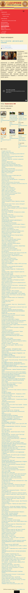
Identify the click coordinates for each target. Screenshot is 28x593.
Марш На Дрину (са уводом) (8, 534)
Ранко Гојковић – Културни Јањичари (10, 513)
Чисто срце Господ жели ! (7, 518)
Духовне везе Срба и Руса (7, 214)
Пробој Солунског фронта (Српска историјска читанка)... (14, 373)
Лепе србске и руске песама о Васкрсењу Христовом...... (14, 484)
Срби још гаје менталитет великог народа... (11, 232)
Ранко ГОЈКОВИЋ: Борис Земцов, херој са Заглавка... (14, 559)
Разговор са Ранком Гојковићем (9, 163)
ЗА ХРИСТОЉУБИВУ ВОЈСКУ (8, 401)
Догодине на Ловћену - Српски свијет (10, 343)
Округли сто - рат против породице (9, 248)
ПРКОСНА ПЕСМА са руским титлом (10, 435)
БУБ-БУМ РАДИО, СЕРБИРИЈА (8, 422)
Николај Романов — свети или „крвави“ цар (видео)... (13, 537)
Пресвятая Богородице (7, 199)
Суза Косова (4, 213)
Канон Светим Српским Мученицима (10, 468)
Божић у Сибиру (5, 403)
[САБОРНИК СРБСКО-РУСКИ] (14, 4)
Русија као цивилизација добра (8, 384)
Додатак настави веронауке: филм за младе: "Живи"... (14, 496)
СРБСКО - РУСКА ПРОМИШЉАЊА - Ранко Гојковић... (14, 293)
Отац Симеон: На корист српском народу (11, 519)
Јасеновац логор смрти (7, 429)
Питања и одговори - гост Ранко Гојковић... (11, 441)
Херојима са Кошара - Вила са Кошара (10, 290)
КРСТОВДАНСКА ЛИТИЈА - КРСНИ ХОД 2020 (12, 362)
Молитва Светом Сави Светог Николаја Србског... (13, 235)
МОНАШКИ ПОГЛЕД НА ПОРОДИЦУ (10, 415)
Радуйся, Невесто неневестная (9, 188)
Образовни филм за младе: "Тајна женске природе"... (14, 475)
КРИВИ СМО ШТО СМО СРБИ (8, 313)
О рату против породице (7, 330)
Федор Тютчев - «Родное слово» (9, 536)
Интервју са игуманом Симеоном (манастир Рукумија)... (14, 320)
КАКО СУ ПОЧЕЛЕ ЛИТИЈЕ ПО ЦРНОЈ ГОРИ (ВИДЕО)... (14, 372)
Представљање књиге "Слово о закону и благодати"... (14, 203)
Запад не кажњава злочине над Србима (10, 334)
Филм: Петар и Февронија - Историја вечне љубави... (13, 212)
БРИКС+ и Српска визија (7, 172)
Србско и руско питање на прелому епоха (11, 164)
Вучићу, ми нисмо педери (7, 274)
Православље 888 (10, 103)
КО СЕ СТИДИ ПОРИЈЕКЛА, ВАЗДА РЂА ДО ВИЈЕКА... (14, 378)
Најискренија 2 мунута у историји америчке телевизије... (14, 540)
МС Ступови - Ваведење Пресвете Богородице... (12, 309)
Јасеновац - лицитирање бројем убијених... (11, 243)
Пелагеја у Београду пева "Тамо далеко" (11, 254)
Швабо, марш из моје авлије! (8, 190)
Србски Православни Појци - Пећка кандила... (12, 555)
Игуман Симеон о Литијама (8, 260)
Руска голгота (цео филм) (7, 538)
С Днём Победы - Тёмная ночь (8, 217)
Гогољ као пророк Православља (9, 258)
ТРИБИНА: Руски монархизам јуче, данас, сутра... (13, 583)
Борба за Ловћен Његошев (8, 152)
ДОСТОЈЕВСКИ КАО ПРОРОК (8, 355)
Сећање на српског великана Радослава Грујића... (13, 156)
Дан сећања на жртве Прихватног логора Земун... (13, 216)
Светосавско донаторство (7, 237)
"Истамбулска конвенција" (7, 483)
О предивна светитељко (7, 244)
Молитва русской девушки (7, 210)
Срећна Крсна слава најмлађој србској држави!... (13, 266)
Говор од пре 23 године (7, 262)
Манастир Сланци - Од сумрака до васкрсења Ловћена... (14, 340)
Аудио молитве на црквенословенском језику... (12, 477)
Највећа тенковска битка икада (8, 533)
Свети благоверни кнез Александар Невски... (12, 193)
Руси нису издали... (6, 430)
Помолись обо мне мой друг (8, 178)
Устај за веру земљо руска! (8, 300)
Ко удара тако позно (6, 151)
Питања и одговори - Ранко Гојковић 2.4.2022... (12, 292)
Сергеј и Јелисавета (6, 198)
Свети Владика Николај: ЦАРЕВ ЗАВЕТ (10, 544)
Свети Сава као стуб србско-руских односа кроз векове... (14, 473)
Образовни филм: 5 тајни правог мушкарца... (12, 476)
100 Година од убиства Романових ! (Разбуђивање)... (13, 467)
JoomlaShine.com (21, 589)
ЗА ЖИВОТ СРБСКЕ (6, 236)
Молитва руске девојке (7, 205)
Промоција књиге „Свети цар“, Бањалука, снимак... (13, 442)
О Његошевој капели (6, 197)
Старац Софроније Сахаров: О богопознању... (12, 578)
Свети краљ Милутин (6, 570)
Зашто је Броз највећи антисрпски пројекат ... (12, 339)
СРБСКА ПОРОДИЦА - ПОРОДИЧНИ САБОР (11, 349)
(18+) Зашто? (5, 488)
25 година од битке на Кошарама (9, 222)
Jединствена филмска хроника (8, 556)
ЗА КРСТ (4, 302)
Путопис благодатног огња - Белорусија (10, 410)
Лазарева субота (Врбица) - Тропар (10, 385)
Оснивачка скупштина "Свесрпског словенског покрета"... (14, 492)
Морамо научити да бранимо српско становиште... (13, 321)
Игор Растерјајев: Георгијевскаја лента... (11, 553)
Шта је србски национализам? (8, 194)
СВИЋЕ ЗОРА (5, 388)
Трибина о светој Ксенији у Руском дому (11, 182)
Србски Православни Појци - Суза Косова (11, 576)
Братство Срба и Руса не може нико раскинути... (12, 169)
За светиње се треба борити (8, 317)
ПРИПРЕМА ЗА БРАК (6, 414)
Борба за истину (5, 218)
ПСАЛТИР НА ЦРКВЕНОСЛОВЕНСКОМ (10, 437)
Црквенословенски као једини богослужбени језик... (13, 231)
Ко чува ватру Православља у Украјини (10, 319)
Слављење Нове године (7, 267)
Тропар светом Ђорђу (6, 176)
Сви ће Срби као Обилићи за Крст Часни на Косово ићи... (14, 252)
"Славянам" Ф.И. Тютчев (7, 342)
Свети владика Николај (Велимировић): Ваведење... (13, 511)
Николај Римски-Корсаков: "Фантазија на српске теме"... (14, 557)
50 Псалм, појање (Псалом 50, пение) (10, 229)
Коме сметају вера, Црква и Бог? (9, 191)
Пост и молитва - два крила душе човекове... (12, 239)
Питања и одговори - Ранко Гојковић (10, 323)
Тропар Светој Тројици (7, 479)
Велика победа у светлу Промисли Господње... (12, 382)
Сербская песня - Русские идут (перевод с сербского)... (14, 506)
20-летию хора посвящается (8, 187)
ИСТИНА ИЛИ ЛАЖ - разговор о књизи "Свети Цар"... (13, 434)
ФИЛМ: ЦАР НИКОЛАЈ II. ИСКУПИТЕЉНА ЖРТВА (13, 380)
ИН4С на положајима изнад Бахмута (10, 240)
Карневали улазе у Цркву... (8, 338)
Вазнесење (4, 174)
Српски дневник (5, 510)
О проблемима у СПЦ (6, 233)
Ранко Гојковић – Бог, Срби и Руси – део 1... (11, 566)
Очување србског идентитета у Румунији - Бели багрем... (14, 275)
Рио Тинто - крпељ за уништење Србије (10, 206)
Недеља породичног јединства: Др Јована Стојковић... (14, 529)
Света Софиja (5, 381)
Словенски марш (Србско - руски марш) (10, 564)
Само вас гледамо (6, 195)
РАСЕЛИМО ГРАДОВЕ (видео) (8, 377)
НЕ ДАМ (3, 347)
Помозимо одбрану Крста (7, 161)
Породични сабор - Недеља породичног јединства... (13, 271)
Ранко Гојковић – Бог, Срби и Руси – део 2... (11, 560)
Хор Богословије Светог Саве (8, 582)
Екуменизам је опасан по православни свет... (12, 175)
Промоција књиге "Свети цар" (8, 460)
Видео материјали (8, 47)
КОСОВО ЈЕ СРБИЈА (6, 392)
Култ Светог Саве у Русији (7, 387)
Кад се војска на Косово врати (8, 168)
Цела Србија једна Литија (7, 273)
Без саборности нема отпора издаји (10, 259)
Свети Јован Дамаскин (7, 157)
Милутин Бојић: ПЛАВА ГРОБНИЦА (9, 514)
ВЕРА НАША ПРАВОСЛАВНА (8, 171)
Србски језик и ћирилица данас (9, 241)
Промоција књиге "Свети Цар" (8, 472)
